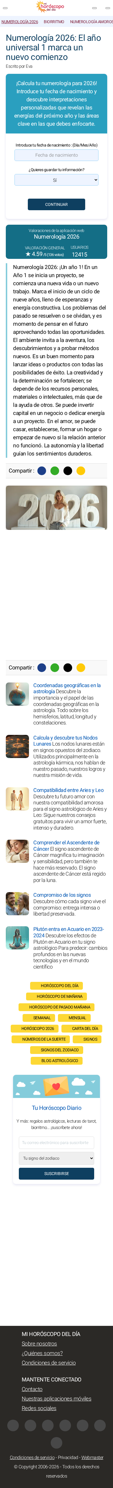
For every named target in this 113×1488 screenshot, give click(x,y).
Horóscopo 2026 (37, 1029)
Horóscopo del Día (60, 986)
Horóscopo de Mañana (60, 996)
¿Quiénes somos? (42, 1353)
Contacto (32, 1389)
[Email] (81, 470)
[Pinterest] (82, 1425)
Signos (90, 1039)
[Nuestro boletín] (94, 8)
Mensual (77, 1018)
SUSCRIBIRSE (56, 1174)
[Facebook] (41, 470)
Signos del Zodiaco (60, 1050)
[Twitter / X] (67, 470)
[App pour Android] (56, 1442)
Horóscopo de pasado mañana (59, 1007)
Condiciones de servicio (49, 1363)
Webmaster (92, 1457)
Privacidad (68, 1457)
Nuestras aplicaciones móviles (57, 1399)
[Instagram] (30, 1425)
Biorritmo (54, 22)
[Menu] (5, 8)
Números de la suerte (43, 1039)
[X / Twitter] (65, 1425)
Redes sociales (39, 1408)
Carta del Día (85, 1029)
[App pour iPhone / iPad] (99, 1425)
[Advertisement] (56, 595)
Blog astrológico (59, 1061)
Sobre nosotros (39, 1344)
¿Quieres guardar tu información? (56, 170)
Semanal (42, 1018)
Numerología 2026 (19, 22)
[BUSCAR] (107, 8)
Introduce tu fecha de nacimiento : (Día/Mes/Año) (56, 145)
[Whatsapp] (54, 470)
